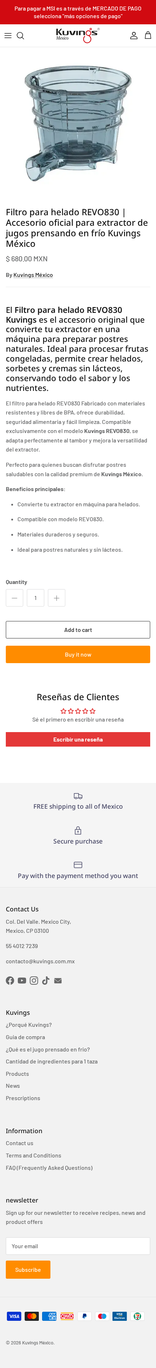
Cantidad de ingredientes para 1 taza (52, 1061)
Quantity (16, 581)
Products (17, 1073)
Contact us (19, 1142)
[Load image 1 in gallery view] (78, 125)
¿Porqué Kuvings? (29, 1024)
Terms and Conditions (33, 1155)
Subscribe (28, 1269)
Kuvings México (33, 274)
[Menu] (8, 36)
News (13, 1085)
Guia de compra (25, 1036)
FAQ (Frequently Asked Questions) (49, 1167)
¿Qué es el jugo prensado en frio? (48, 1049)
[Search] (24, 36)
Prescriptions (23, 1097)
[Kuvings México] (78, 35)
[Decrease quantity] (14, 598)
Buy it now (78, 654)
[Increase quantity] (56, 598)
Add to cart (78, 629)
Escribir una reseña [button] (78, 739)
